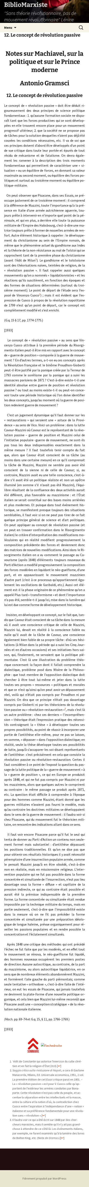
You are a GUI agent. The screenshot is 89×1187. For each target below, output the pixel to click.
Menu (8, 27)
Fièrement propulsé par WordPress (44, 1178)
